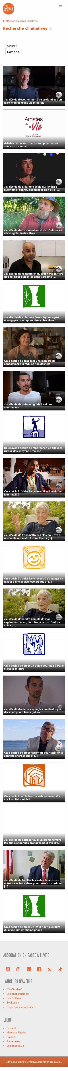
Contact (11, 1028)
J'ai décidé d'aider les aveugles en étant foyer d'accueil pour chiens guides (32, 710)
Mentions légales (16, 1032)
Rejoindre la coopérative (21, 1007)
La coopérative (15, 1045)
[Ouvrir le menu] (60, 6)
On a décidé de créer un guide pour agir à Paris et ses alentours (34, 667)
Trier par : (11, 46)
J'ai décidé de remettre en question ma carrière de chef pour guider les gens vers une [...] (33, 275)
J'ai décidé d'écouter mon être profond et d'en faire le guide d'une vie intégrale (33, 101)
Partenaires (13, 1041)
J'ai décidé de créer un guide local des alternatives (28, 405)
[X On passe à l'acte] (50, 969)
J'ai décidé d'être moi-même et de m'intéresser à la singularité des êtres (33, 231)
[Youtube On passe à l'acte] (8, 969)
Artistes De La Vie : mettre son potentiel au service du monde (31, 144)
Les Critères (14, 998)
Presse (11, 1037)
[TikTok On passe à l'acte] (60, 969)
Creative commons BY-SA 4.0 (44, 1062)
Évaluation (13, 1002)
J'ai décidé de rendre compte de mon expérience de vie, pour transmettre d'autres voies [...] (32, 622)
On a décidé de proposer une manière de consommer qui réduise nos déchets (29, 362)
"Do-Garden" (14, 989)
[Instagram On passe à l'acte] (18, 969)
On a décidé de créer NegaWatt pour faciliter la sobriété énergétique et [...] (33, 754)
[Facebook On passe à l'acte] (39, 969)
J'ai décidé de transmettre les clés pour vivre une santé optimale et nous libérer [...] (32, 536)
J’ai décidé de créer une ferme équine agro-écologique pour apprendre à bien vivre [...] (31, 318)
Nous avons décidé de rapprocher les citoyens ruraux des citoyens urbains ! (33, 449)
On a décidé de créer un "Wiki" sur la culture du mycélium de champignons (32, 928)
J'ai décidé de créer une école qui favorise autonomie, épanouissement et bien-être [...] (32, 188)
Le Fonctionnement (18, 994)
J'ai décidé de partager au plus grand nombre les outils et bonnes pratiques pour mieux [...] (32, 841)
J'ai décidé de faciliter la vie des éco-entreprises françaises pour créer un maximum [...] (33, 883)
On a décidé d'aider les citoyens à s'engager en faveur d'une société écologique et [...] (33, 580)
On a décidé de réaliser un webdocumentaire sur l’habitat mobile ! (32, 797)
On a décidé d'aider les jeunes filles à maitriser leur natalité (33, 493)
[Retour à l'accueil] (8, 8)
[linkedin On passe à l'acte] (29, 969)
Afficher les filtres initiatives (21, 21)
